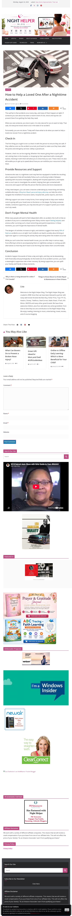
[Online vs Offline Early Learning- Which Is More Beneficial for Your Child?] (59, 338)
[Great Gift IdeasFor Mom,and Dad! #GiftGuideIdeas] (36, 338)
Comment (7, 385)
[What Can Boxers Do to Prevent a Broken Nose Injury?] (13, 338)
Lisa (18, 104)
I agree (66, 909)
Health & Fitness (57, 38)
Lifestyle (13, 38)
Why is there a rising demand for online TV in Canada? (20, 278)
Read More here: (35, 913)
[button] (46, 43)
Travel (32, 42)
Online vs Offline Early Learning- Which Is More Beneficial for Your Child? (59, 356)
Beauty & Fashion (31, 38)
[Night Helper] (36, 15)
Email (5, 423)
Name (6, 413)
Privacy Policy (7, 848)
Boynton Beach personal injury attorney (34, 192)
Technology (23, 42)
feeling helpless (56, 220)
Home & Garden (44, 38)
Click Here (36, 884)
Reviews (21, 38)
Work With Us (41, 42)
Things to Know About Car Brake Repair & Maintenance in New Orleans (52, 278)
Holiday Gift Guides (11, 42)
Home (6, 38)
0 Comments (24, 104)
